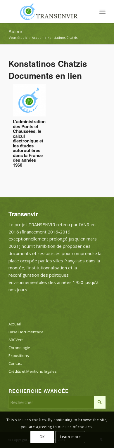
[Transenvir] (47, 11)
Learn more (70, 436)
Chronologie (19, 347)
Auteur (15, 31)
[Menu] (102, 12)
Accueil (14, 324)
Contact (15, 363)
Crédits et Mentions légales (32, 371)
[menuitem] (102, 12)
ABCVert (15, 339)
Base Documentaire (26, 331)
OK (42, 436)
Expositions (18, 355)
